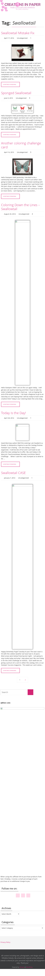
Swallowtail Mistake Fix (17, 33)
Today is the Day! (13, 411)
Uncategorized (22, 38)
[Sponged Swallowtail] (22, 107)
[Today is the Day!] (22, 430)
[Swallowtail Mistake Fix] (22, 52)
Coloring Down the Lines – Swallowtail (20, 205)
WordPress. (29, 964)
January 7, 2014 (9, 475)
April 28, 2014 (9, 416)
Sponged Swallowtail (16, 92)
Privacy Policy (5, 939)
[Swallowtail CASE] (22, 563)
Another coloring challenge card (21, 144)
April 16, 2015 (9, 151)
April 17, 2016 (9, 38)
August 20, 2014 (10, 212)
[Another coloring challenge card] (22, 165)
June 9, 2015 (8, 97)
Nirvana (21, 964)
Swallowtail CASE (13, 470)
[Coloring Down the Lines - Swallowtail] (22, 300)
